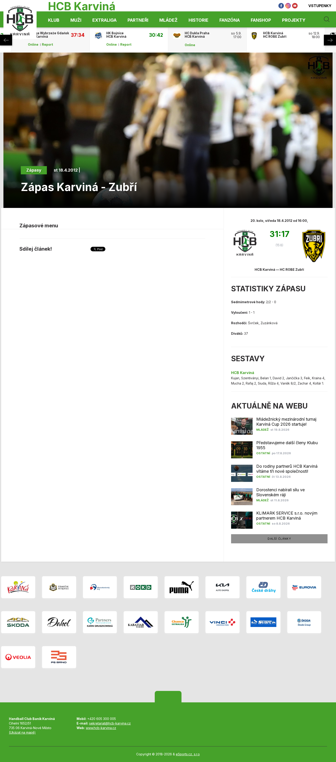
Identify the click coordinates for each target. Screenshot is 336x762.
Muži (75, 20)
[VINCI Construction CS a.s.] (222, 622)
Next (330, 40)
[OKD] (141, 587)
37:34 (78, 35)
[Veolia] (18, 657)
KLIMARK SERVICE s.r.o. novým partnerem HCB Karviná (286, 515)
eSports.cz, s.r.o (188, 754)
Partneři (138, 20)
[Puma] (182, 587)
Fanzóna (229, 20)
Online (33, 44)
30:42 (156, 35)
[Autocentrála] (18, 622)
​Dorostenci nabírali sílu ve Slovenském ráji (280, 492)
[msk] (100, 587)
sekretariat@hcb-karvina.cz (110, 723)
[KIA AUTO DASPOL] (222, 587)
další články (279, 538)
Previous (6, 40)
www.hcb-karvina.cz (101, 728)
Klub (53, 20)
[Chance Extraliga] (182, 622)
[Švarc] (263, 622)
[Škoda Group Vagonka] (304, 622)
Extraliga (104, 20)
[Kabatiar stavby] (141, 622)
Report (47, 44)
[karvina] (18, 587)
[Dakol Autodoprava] (59, 622)
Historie (198, 20)
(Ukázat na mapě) (22, 732)
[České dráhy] (263, 587)
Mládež (168, 20)
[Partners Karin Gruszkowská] (100, 622)
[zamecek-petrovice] (59, 587)
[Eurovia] (304, 587)
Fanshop (261, 20)
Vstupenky (319, 5)
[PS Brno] (59, 657)
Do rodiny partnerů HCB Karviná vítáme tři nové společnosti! (286, 469)
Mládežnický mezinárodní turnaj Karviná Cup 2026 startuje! (286, 422)
